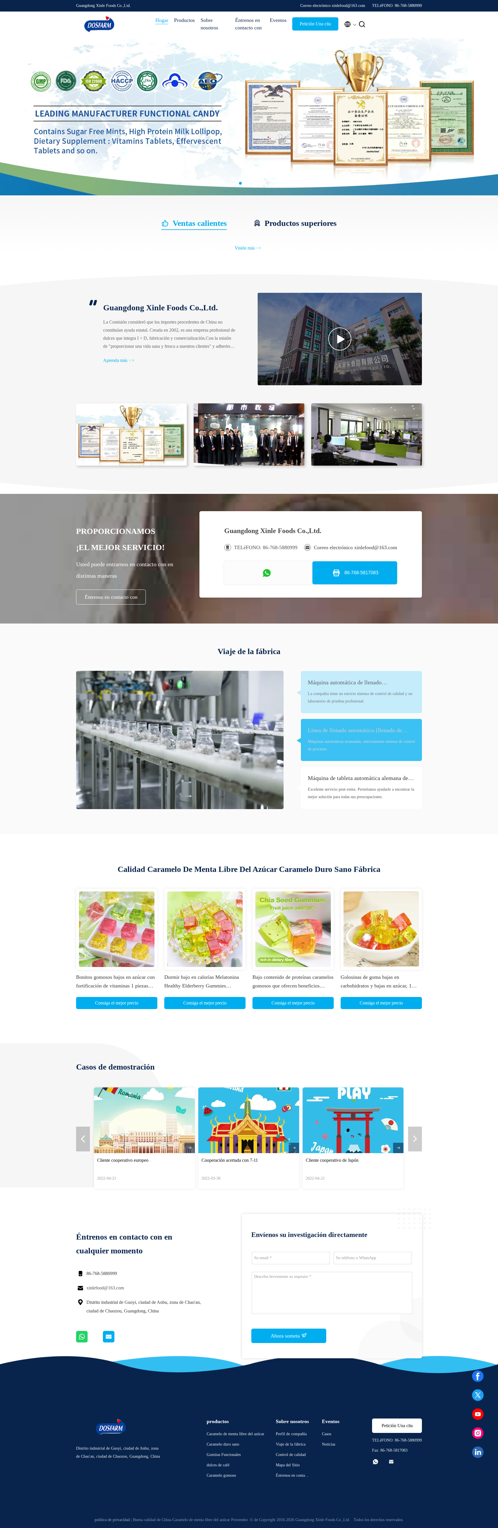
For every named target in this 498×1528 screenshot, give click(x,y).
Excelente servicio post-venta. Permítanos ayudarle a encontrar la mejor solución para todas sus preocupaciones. (361, 793)
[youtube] (477, 1414)
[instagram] (477, 1433)
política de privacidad (112, 1520)
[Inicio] (99, 24)
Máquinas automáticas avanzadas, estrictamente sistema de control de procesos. (361, 745)
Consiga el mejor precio (116, 1002)
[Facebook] (477, 1376)
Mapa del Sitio (288, 1465)
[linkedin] (477, 1452)
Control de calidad (291, 1455)
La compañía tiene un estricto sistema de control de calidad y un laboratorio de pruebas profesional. (360, 697)
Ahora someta (286, 1336)
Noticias (328, 1444)
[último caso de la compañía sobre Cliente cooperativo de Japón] (353, 1120)
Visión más (248, 247)
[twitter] (477, 1395)
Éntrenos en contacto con (248, 24)
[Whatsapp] (89, 1341)
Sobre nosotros (209, 24)
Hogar (161, 20)
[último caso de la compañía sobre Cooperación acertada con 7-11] (248, 1120)
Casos (326, 1434)
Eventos (278, 20)
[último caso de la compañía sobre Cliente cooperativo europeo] (144, 1120)
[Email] (116, 1341)
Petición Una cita (315, 23)
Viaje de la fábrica (290, 1444)
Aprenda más (118, 360)
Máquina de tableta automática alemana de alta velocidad (358, 778)
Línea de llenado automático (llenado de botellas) (355, 730)
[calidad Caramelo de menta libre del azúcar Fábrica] (249, 194)
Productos (184, 20)
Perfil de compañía (291, 1434)
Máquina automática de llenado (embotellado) (345, 683)
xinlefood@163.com (105, 1287)
